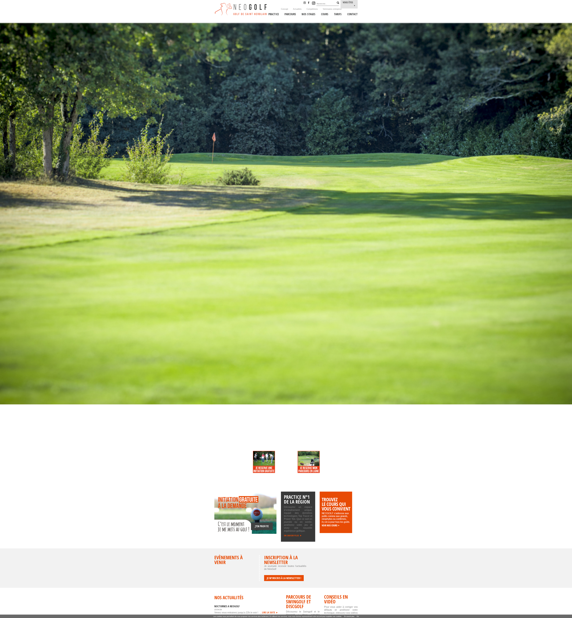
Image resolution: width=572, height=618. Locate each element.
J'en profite (262, 526)
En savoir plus (291, 535)
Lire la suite (268, 612)
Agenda (305, 3)
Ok (358, 616)
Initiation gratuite (263, 465)
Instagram (313, 3)
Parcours (309, 465)
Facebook (310, 3)
